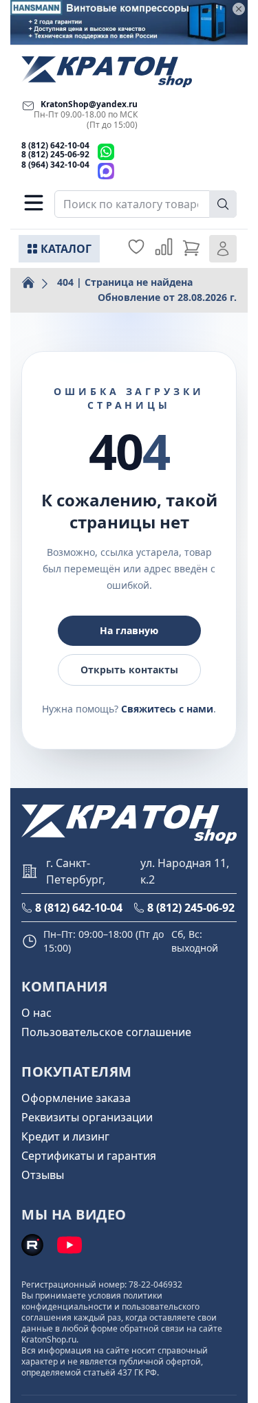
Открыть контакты (129, 669)
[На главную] (106, 71)
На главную (129, 630)
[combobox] (145, 204)
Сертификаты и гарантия (88, 1155)
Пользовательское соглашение (106, 1032)
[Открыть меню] (33, 202)
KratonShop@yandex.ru (89, 104)
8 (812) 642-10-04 (55, 145)
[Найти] (223, 204)
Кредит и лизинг (65, 1136)
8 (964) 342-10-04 (55, 164)
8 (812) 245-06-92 (55, 154)
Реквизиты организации (87, 1117)
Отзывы (42, 1174)
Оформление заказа (76, 1097)
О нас (36, 1012)
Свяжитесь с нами (167, 708)
